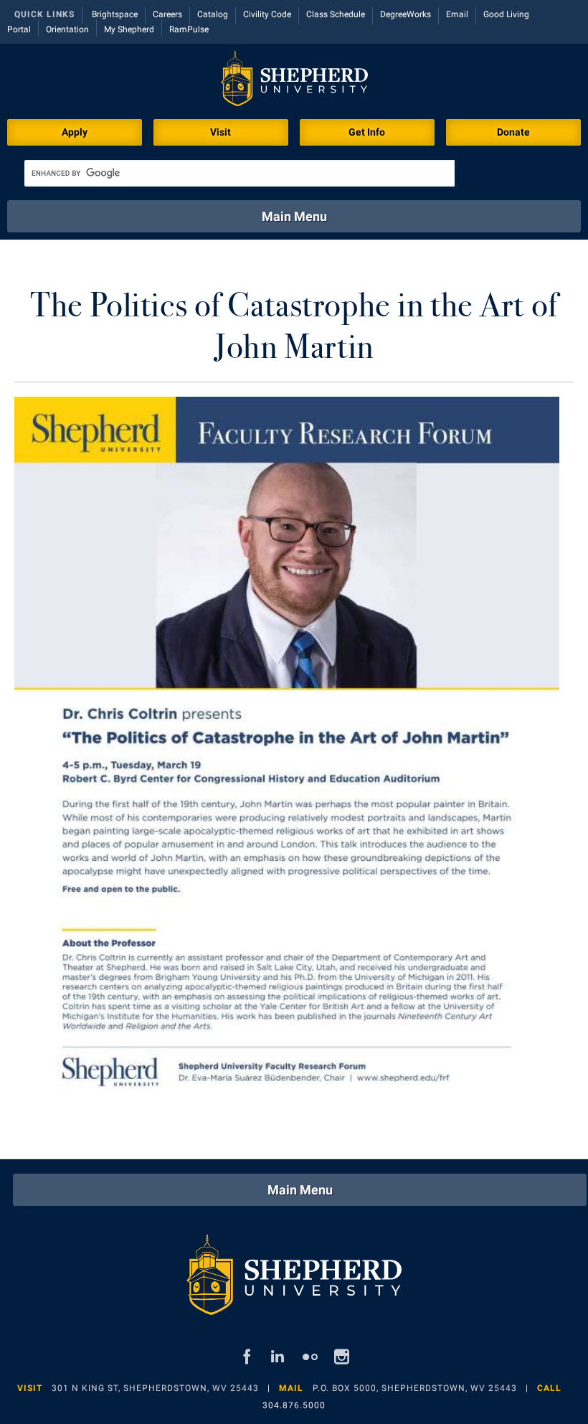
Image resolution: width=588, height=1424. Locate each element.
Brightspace (115, 14)
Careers (167, 14)
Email (457, 14)
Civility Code (267, 14)
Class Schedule (335, 14)
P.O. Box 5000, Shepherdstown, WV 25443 (415, 1388)
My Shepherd (129, 29)
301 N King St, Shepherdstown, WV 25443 (155, 1388)
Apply (74, 132)
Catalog (212, 14)
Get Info (366, 132)
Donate (513, 132)
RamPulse (189, 29)
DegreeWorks (405, 14)
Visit (220, 132)
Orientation (67, 29)
